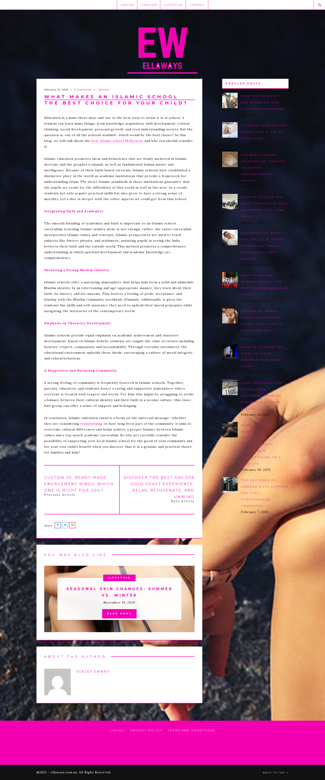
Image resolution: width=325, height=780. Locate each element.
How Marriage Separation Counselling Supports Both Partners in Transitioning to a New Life (261, 444)
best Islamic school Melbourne (117, 141)
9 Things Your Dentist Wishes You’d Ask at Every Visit (264, 132)
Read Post (119, 613)
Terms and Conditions (191, 730)
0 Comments (83, 89)
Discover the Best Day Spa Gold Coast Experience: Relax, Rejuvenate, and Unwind (262, 245)
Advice (127, 4)
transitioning (91, 424)
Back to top (274, 772)
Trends (197, 4)
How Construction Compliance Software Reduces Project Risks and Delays (261, 395)
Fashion (149, 4)
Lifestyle (173, 4)
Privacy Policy (146, 730)
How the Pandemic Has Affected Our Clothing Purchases (263, 102)
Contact (117, 730)
